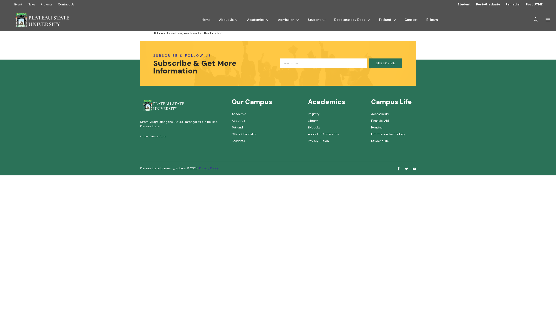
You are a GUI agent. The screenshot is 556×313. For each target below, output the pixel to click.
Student (314, 20)
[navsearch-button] (535, 19)
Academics (256, 20)
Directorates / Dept (349, 20)
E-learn (432, 20)
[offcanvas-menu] (546, 19)
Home (206, 20)
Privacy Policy (208, 168)
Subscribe (385, 63)
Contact (411, 20)
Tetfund (385, 20)
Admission (286, 20)
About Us (226, 20)
